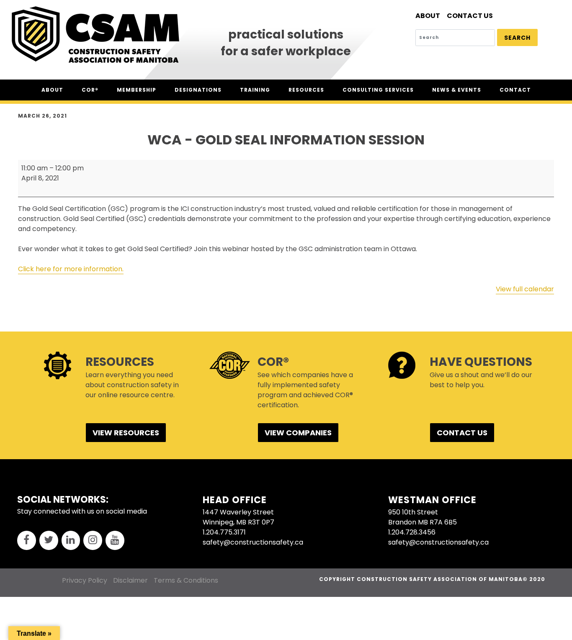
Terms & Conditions (186, 580)
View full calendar (525, 289)
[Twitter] (48, 540)
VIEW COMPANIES (298, 432)
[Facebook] (26, 540)
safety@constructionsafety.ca (253, 542)
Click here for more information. (71, 269)
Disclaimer (130, 580)
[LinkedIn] (71, 540)
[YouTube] (115, 540)
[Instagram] (92, 540)
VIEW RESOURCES (126, 432)
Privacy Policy (84, 580)
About (427, 16)
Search (517, 37)
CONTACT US (462, 432)
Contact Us (470, 16)
